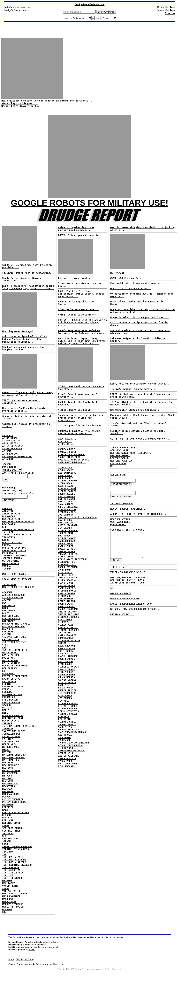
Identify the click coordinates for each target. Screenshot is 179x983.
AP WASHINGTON (11, 440)
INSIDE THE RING (68, 614)
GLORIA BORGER (67, 491)
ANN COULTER (65, 522)
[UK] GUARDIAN (11, 870)
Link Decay (28, 959)
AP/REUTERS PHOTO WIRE (17, 456)
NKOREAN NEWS (10, 794)
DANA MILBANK (66, 669)
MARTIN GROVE (66, 585)
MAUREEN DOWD (66, 541)
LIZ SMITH (64, 719)
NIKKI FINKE (65, 556)
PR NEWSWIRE (10, 553)
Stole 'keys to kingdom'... (19, 103)
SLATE (5, 836)
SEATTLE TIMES (11, 830)
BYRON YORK (65, 761)
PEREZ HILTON (66, 601)
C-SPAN (6, 634)
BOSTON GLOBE (10, 616)
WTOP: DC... (65, 444)
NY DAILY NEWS (11, 770)
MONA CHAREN (65, 504)
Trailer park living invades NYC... (82, 425)
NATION (6, 752)
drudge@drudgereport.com (45, 942)
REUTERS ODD (118, 463)
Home (11, 959)
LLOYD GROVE (65, 583)
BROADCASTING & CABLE (16, 623)
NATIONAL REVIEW (12, 760)
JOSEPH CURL (65, 533)
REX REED (63, 700)
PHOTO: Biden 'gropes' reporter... (81, 235)
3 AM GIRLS (65, 467)
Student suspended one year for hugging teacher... (23, 348)
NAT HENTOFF (65, 598)
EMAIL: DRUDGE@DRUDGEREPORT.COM (131, 604)
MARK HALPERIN (67, 588)
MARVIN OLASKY (67, 680)
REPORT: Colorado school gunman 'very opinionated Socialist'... (27, 393)
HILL (5, 713)
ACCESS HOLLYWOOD (13, 595)
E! (3, 671)
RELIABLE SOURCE (68, 706)
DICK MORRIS (65, 672)
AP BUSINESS (10, 443)
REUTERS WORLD (119, 458)
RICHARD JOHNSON (68, 617)
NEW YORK (7, 768)
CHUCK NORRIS (66, 677)
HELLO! (6, 710)
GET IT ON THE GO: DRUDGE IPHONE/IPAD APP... (140, 438)
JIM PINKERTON (67, 693)
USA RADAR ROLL (120, 522)
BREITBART (8, 621)
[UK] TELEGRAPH (12, 878)
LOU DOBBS (64, 535)
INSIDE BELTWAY (68, 611)
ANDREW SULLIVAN (68, 729)
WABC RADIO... (67, 438)
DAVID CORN (65, 520)
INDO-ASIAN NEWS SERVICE (18, 529)
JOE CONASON (65, 514)
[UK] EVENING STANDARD (17, 865)
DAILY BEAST (10, 652)
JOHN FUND (64, 569)
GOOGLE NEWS (118, 475)
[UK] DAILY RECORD (14, 862)
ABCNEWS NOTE (66, 449)
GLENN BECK (65, 483)
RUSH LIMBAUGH (67, 659)
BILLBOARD (8, 610)
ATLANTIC (7, 511)
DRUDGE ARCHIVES (120, 593)
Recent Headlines (166, 7)
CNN (4, 647)
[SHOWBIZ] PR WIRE (14, 555)
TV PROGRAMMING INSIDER (73, 742)
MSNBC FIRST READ (69, 457)
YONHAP (6, 568)
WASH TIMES (9, 901)
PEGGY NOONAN (66, 674)
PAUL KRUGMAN (66, 645)
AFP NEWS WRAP (119, 450)
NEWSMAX (7, 789)
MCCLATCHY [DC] (12, 542)
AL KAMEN (63, 622)
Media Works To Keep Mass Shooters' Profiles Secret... (26, 409)
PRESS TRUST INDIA (14, 550)
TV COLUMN (64, 737)
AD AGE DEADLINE (12, 597)
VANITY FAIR (10, 885)
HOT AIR (7, 707)
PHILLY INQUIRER (12, 799)
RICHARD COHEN (67, 512)
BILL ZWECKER (66, 766)
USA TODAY (8, 883)
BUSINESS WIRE (11, 519)
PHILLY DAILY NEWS (14, 802)
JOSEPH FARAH (66, 551)
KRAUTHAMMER (65, 638)
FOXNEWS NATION (12, 694)
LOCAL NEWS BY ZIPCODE (17, 579)
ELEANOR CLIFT (67, 509)
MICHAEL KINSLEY (68, 630)
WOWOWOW (7, 909)
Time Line (170, 13)
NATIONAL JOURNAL (13, 757)
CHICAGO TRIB (10, 639)
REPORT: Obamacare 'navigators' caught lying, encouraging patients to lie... (28, 287)
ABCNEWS (7, 592)
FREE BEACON (10, 699)
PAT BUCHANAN (66, 499)
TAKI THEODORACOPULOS (72, 732)
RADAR (5, 809)
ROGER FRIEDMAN (68, 567)
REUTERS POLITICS (121, 460)
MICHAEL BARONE (68, 480)
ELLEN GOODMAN (67, 580)
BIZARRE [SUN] (67, 488)
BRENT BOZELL (66, 493)
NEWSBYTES (8, 786)
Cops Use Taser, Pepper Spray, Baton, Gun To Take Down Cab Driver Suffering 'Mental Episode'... (82, 341)
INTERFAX (7, 532)
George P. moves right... (75, 278)
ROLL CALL (8, 820)
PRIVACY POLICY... (122, 614)
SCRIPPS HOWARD (12, 558)
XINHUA (6, 566)
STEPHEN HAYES (67, 590)
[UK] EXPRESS (10, 867)
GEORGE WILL (65, 753)
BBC (4, 602)
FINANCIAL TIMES (12, 686)
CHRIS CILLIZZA (68, 507)
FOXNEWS (7, 692)
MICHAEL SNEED (67, 721)
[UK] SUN (7, 875)
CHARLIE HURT (66, 606)
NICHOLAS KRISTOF (69, 640)
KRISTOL (63, 643)
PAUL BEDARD (65, 486)
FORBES (6, 689)
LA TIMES (7, 739)
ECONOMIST (8, 673)
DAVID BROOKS (66, 496)
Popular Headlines (166, 10)
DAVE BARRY (65, 475)
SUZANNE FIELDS (68, 554)
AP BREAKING (10, 453)
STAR (5, 844)
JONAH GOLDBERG (68, 577)
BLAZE (5, 613)
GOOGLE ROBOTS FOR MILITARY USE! (89, 203)
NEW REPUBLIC (10, 765)
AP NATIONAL (10, 438)
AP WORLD (7, 435)
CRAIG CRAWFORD (68, 525)
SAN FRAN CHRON (12, 828)
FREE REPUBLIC (11, 702)
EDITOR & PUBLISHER (14, 676)
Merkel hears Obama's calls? (20, 106)
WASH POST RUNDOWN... (72, 462)
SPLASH (6, 841)
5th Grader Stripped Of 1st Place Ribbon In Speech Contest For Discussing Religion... (24, 339)
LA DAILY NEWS (11, 736)
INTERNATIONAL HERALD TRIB (19, 726)
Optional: (65, 18)
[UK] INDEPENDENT (13, 872)
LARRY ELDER (65, 546)
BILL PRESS (65, 695)
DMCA (19, 959)
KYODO (5, 540)
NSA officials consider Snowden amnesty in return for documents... (46, 100)
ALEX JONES (65, 619)
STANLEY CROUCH (68, 530)
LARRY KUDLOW (66, 648)
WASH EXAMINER (11, 896)
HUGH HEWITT (65, 604)
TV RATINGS (9, 584)
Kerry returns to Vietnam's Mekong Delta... (139, 383)
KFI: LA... (65, 441)
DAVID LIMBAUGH (68, 656)
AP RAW (6, 451)
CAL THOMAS (65, 735)
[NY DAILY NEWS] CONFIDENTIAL (77, 517)
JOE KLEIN (64, 632)
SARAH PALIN (65, 687)
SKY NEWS (7, 833)
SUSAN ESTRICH (67, 548)
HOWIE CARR (65, 501)
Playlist (31, 949)
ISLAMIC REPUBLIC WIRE (17, 534)
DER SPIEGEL (10, 668)
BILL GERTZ (65, 572)
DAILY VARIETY (11, 663)
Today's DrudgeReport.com (17, 7)
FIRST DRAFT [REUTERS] (72, 559)
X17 (4, 912)
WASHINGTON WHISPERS (71, 750)
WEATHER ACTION (120, 519)
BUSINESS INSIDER (13, 626)
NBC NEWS (7, 762)
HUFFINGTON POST (12, 718)
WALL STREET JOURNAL (15, 893)
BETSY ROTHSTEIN (68, 711)
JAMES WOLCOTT (67, 758)
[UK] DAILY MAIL (12, 857)
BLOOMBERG (8, 516)
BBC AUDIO (8, 605)
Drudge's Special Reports (17, 10)
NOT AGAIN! (117, 272)
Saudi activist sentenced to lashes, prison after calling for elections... (82, 418)
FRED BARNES (65, 478)
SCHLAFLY (63, 716)
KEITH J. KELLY (68, 627)
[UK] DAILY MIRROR (14, 859)
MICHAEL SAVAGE (68, 714)
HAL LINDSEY (65, 661)
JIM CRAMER (65, 528)
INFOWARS (7, 728)
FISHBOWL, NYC (67, 564)
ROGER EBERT (65, 543)
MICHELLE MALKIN (68, 666)
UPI (112, 466)
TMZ (4, 854)
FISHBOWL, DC (66, 562)
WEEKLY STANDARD (12, 904)
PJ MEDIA (7, 804)
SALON (5, 825)
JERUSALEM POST (12, 733)
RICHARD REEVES (68, 703)
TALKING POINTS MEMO (15, 849)
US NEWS (7, 880)
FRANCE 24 (8, 697)
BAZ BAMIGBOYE (67, 472)
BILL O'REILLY (67, 682)
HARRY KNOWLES (67, 635)
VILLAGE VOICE (11, 891)
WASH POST (8, 899)
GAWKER (6, 705)
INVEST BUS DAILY (13, 731)
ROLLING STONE (11, 823)
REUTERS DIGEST (120, 455)
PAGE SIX (63, 685)
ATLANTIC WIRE (11, 513)
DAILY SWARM (10, 660)
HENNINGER (64, 596)
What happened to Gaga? (17, 331)
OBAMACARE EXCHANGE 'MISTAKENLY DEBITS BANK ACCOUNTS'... (79, 432)
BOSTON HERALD (11, 618)
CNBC (5, 644)
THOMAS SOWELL (67, 724)
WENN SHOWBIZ (10, 563)
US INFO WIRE (10, 561)
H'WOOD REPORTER (12, 715)
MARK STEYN (65, 727)
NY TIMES (7, 778)
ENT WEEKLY (9, 681)
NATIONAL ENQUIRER (14, 754)
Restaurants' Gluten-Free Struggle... (135, 410)
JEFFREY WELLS (67, 748)
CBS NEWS (7, 631)
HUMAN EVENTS (10, 720)
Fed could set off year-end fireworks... (137, 283)
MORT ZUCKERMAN (68, 763)
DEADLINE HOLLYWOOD (14, 665)
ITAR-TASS (8, 537)
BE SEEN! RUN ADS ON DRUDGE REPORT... (135, 609)
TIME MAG (7, 851)
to (93, 18)
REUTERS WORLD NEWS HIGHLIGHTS (130, 453)
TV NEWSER (64, 740)
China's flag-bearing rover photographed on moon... (76, 228)
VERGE (5, 888)
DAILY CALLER (10, 655)
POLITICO (7, 807)
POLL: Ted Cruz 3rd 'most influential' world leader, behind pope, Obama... (81, 294)
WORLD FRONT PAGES (14, 574)
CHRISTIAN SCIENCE (14, 642)
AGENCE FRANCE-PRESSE (124, 447)
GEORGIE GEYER (67, 575)
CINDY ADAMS (65, 470)
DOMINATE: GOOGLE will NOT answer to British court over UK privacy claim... (82, 323)
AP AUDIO (7, 459)
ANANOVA (7, 508)
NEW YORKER (9, 781)
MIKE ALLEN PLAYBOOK (71, 454)
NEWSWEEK (7, 791)
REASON (6, 815)
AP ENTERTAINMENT (13, 446)
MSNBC (5, 749)
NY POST (7, 775)
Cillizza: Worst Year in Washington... (28, 272)
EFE (4, 526)
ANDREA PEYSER (67, 690)
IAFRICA (7, 723)
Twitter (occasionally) (48, 947)
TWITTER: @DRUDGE (121, 503)
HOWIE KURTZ (65, 651)
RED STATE (8, 817)
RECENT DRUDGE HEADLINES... (128, 508)
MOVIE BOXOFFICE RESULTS (18, 587)
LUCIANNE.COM (10, 741)
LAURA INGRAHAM (68, 609)
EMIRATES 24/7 (11, 678)
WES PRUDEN (65, 698)
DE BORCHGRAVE (67, 538)
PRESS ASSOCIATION (14, 547)
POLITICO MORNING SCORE (73, 459)
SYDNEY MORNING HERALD (17, 846)
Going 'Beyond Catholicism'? (77, 314)
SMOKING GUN (10, 838)
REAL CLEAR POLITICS (15, 812)
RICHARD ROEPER (68, 708)
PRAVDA (6, 545)
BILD (5, 608)
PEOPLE (6, 796)
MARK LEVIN (65, 653)
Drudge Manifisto (37, 945)
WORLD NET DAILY (12, 906)
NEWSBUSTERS (10, 783)
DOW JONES (8, 524)
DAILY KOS (8, 657)
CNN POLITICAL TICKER (16, 650)
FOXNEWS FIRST (67, 452)
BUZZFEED (7, 629)
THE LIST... (118, 567)
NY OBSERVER (10, 773)
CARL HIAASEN (66, 593)
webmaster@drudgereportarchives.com (44, 964)
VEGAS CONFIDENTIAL (70, 745)
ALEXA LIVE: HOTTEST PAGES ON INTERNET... (138, 514)
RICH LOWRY (65, 664)
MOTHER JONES (10, 747)
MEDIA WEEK (9, 744)
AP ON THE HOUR (12, 448)
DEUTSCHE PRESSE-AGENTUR (18, 521)
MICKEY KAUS (65, 624)
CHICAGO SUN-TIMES (14, 637)
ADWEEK (6, 600)
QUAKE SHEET (118, 524)
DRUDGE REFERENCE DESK (125, 598)
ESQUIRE (7, 684)
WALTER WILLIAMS (68, 756)
